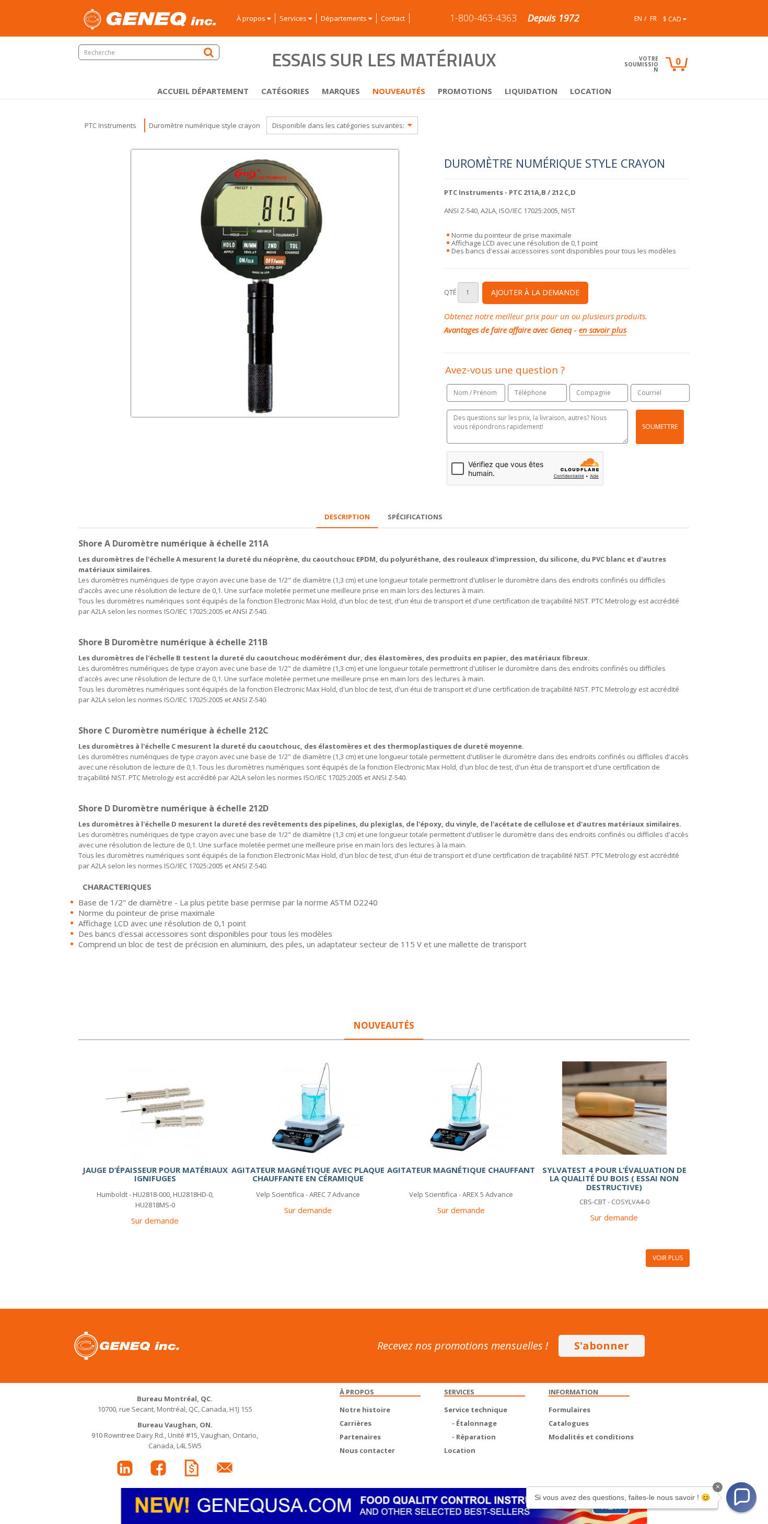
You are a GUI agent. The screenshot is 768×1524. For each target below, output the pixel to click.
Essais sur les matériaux (384, 59)
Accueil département (203, 91)
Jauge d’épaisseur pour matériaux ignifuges (155, 1174)
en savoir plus (602, 329)
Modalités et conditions (591, 1436)
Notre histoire (365, 1409)
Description (347, 516)
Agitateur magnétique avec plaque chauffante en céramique (308, 1174)
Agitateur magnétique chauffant (461, 1170)
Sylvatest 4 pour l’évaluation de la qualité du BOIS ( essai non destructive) (614, 1178)
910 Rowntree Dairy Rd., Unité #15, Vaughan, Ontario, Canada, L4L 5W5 (174, 1435)
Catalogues (569, 1423)
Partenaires (360, 1436)
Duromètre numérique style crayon (204, 125)
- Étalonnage (474, 1423)
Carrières (355, 1423)
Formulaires (569, 1409)
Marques (341, 91)
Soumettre (660, 426)
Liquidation (531, 91)
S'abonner (601, 1346)
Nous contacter (367, 1450)
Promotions (465, 91)
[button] (741, 1497)
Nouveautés (399, 91)
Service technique (475, 1409)
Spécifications (415, 516)
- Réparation (474, 1436)
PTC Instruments (110, 125)
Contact (393, 18)
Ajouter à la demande (535, 292)
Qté (450, 292)
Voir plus (668, 1257)
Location (590, 91)
